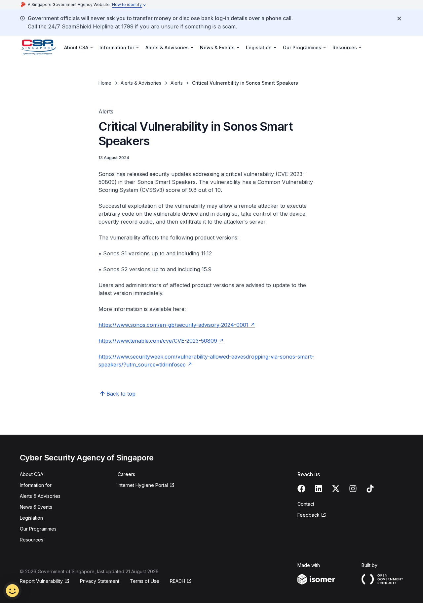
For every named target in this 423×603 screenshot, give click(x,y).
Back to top (120, 393)
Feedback (308, 515)
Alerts (177, 83)
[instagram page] (353, 489)
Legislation (31, 518)
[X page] (336, 489)
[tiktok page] (370, 489)
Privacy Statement (99, 581)
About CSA (31, 474)
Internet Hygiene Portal (143, 485)
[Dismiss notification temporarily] (399, 18)
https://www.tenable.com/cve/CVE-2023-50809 (157, 340)
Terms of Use (144, 581)
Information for (36, 485)
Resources (31, 539)
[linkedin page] (319, 489)
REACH (177, 581)
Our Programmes (38, 529)
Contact (305, 504)
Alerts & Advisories (141, 83)
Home (104, 83)
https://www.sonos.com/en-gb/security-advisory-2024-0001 (173, 325)
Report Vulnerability (41, 581)
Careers (126, 474)
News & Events (36, 507)
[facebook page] (301, 489)
